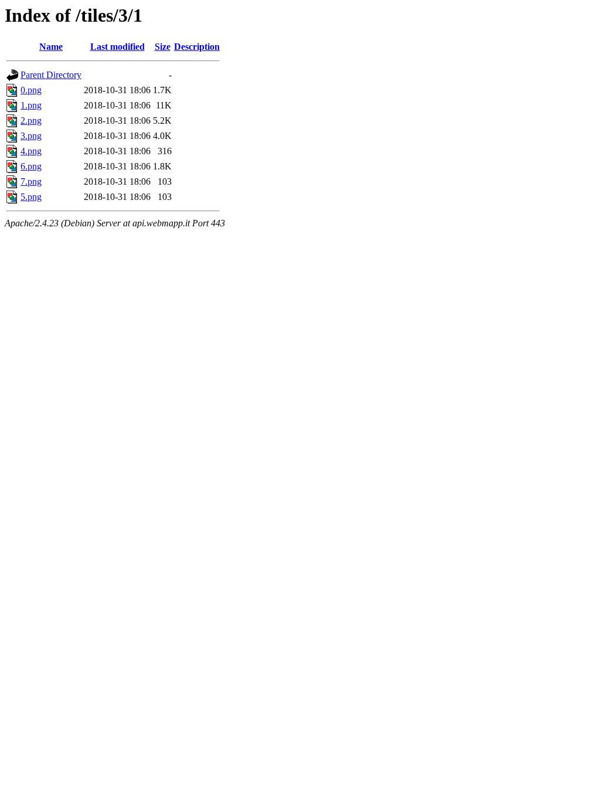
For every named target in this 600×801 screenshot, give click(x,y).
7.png (31, 181)
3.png (31, 136)
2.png (31, 120)
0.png (31, 90)
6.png (31, 166)
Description (197, 47)
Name (51, 47)
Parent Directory (51, 75)
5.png (31, 197)
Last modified (117, 47)
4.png (31, 151)
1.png (31, 105)
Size (163, 47)
